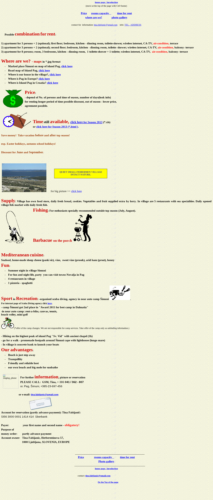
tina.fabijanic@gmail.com (105, 25)
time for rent (124, 13)
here (50, 303)
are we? (93, 17)
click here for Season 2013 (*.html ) (57, 126)
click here (66, 66)
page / (106, 2)
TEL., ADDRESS (132, 25)
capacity (100, 13)
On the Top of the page (108, 482)
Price (84, 13)
